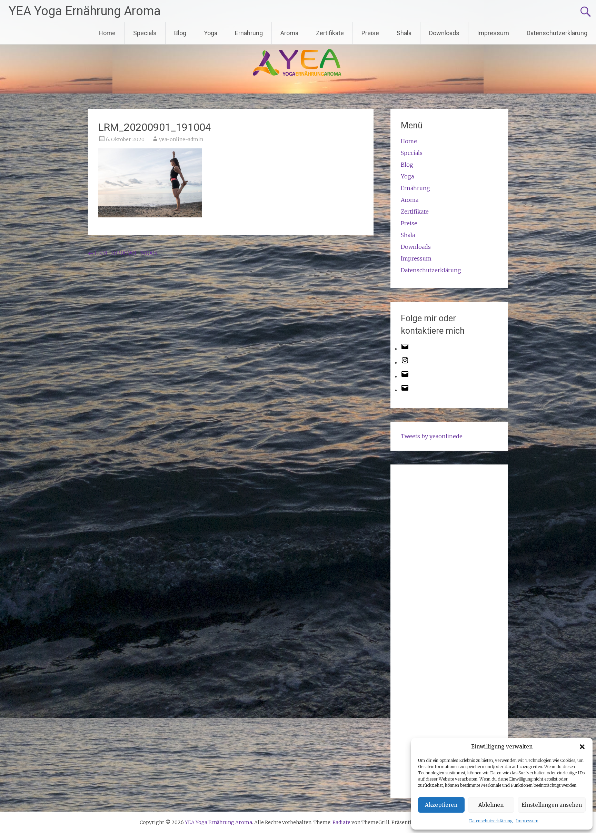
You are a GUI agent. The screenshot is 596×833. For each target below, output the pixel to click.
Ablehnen (491, 805)
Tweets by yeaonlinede (432, 436)
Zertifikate (330, 33)
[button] (582, 746)
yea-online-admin (181, 139)
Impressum (527, 820)
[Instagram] (405, 362)
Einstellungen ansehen (552, 805)
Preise (370, 33)
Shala (404, 33)
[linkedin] (405, 389)
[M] (405, 348)
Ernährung (249, 33)
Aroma (289, 33)
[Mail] (405, 376)
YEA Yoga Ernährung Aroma (85, 11)
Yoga (210, 33)
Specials (145, 33)
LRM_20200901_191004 (123, 252)
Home (107, 33)
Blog (180, 33)
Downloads (444, 33)
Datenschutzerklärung (491, 820)
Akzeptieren (441, 805)
